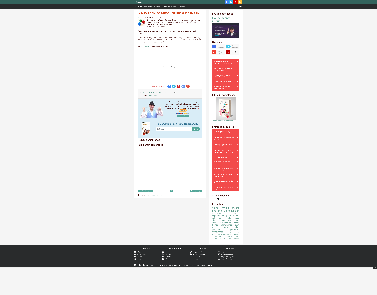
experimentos (218, 215)
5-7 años (167, 254)
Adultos (167, 259)
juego (228, 215)
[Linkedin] (231, 2)
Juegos (195, 259)
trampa (229, 232)
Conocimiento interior (221, 19)
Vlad (139, 17)
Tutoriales (157, 7)
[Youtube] (235, 2)
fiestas (215, 225)
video (155, 95)
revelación (216, 213)
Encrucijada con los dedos (223, 82)
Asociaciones (141, 254)
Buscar (239, 7)
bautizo (229, 236)
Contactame (141, 265)
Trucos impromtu (226, 254)
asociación (224, 238)
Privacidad (173, 265)
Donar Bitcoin (183, 116)
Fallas (138, 252)
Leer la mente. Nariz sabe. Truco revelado (223, 69)
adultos (236, 227)
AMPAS (139, 257)
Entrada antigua (196, 191)
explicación (232, 210)
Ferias (138, 259)
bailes (237, 236)
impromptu (218, 210)
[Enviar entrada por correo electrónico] (175, 93)
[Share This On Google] (188, 86)
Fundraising (224, 252)
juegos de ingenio (220, 222)
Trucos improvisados (157, 195)
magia (149, 95)
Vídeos (175, 7)
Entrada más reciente (145, 191)
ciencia (236, 213)
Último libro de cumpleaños (222, 121)
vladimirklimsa (156, 265)
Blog (170, 7)
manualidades (217, 236)
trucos (235, 207)
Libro (165, 7)
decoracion (236, 238)
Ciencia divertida (198, 254)
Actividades (148, 7)
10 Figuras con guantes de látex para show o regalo (224, 169)
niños (237, 220)
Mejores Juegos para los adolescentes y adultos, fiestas (223, 132)
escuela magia (232, 218)
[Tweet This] (174, 86)
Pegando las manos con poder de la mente (222, 87)
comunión (215, 238)
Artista (182, 7)
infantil (236, 215)
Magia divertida (198, 252)
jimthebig (148, 46)
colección (216, 218)
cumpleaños (226, 225)
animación (225, 227)
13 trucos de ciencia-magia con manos (224, 188)
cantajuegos (217, 232)
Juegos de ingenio (227, 257)
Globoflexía (196, 257)
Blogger (213, 265)
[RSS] (240, 2)
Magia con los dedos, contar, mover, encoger (223, 175)
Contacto (139, 2)
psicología (216, 229)
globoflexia (234, 229)
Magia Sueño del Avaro (221, 157)
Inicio (140, 7)
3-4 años (167, 252)
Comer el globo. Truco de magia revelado (224, 138)
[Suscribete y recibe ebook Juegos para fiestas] (146, 129)
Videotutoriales (226, 259)
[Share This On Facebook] (169, 86)
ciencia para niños (222, 220)
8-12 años (168, 257)
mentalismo (234, 222)
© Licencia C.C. (184, 265)
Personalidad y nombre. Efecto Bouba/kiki (222, 76)
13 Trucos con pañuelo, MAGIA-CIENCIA (224, 181)
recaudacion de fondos (230, 234)
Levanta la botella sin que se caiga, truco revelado (223, 145)
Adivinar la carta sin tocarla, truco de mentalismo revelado (223, 151)
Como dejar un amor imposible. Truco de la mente (224, 62)
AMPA (230, 238)
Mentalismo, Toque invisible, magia (223, 162)
